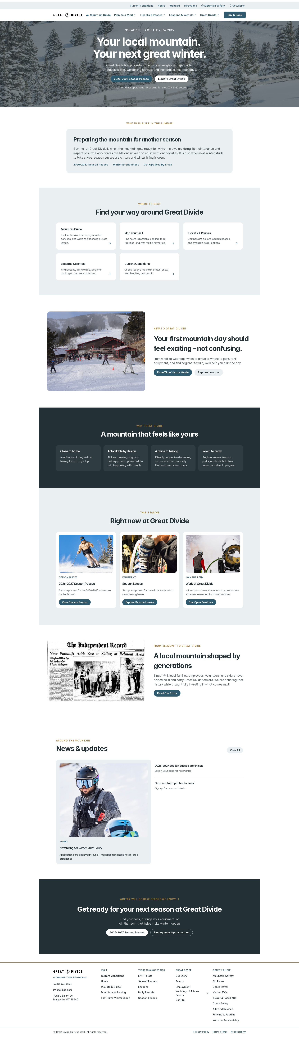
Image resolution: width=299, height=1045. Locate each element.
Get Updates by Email (158, 164)
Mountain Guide (100, 15)
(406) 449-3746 (62, 983)
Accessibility (238, 1031)
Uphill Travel (220, 986)
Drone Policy (220, 1003)
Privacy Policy (201, 1031)
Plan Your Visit (125, 15)
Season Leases (147, 997)
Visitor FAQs (220, 992)
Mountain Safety (214, 5)
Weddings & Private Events (192, 993)
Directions (190, 5)
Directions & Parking (113, 992)
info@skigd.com (62, 989)
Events (180, 981)
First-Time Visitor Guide (115, 997)
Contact (180, 999)
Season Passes (147, 981)
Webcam (175, 5)
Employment (183, 986)
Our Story (181, 975)
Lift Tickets (145, 975)
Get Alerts (238, 5)
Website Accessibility (226, 1020)
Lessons (143, 986)
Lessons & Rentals (182, 15)
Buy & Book (235, 15)
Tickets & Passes (152, 15)
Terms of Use (220, 1031)
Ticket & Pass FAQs (224, 997)
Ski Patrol (218, 981)
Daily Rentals (146, 992)
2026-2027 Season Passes (90, 164)
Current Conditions (141, 5)
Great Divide (209, 15)
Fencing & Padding (224, 1014)
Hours (161, 5)
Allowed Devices (223, 1009)
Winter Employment (126, 164)
